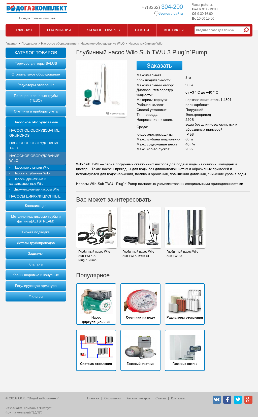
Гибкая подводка (36, 232)
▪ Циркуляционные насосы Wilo (34, 189)
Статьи (160, 398)
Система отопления (96, 364)
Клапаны (35, 264)
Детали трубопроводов (36, 243)
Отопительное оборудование (36, 74)
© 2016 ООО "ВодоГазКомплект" (32, 398)
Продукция (29, 43)
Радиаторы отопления (35, 85)
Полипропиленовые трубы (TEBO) (36, 98)
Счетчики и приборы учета (36, 111)
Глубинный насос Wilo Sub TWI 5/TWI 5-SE (138, 254)
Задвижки (36, 253)
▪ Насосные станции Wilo (29, 167)
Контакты (178, 398)
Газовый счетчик (140, 364)
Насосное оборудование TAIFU (34, 145)
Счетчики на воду (140, 317)
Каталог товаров (138, 398)
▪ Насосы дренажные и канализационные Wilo (27, 181)
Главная (11, 43)
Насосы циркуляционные (34, 196)
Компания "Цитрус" (37, 408)
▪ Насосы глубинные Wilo (29, 173)
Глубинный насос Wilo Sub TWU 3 (182, 254)
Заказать (159, 65)
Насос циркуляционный (96, 320)
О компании (112, 398)
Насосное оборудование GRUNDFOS (34, 132)
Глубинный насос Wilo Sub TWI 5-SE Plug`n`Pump (94, 256)
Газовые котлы (185, 364)
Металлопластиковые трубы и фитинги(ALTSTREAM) (36, 218)
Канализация (36, 206)
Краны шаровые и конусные (36, 275)
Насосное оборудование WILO (102, 43)
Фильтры (36, 296)
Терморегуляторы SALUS (36, 63)
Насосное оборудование (59, 43)
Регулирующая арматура (36, 286)
